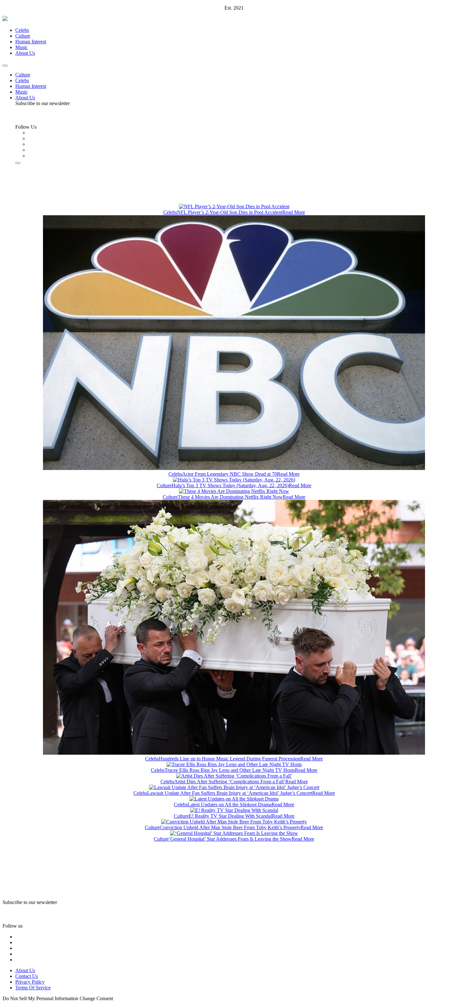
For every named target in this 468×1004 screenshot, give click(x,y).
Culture (22, 36)
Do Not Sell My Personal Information (40, 998)
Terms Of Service (33, 987)
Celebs (22, 30)
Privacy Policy (30, 982)
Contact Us (26, 976)
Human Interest (30, 41)
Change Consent (96, 998)
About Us (25, 53)
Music (21, 47)
